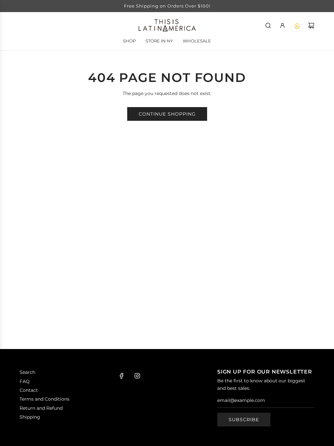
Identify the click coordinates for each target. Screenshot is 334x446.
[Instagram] (137, 376)
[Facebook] (121, 376)
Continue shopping (167, 114)
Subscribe (244, 419)
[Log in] (282, 25)
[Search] (268, 25)
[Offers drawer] (297, 25)
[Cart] (311, 25)
